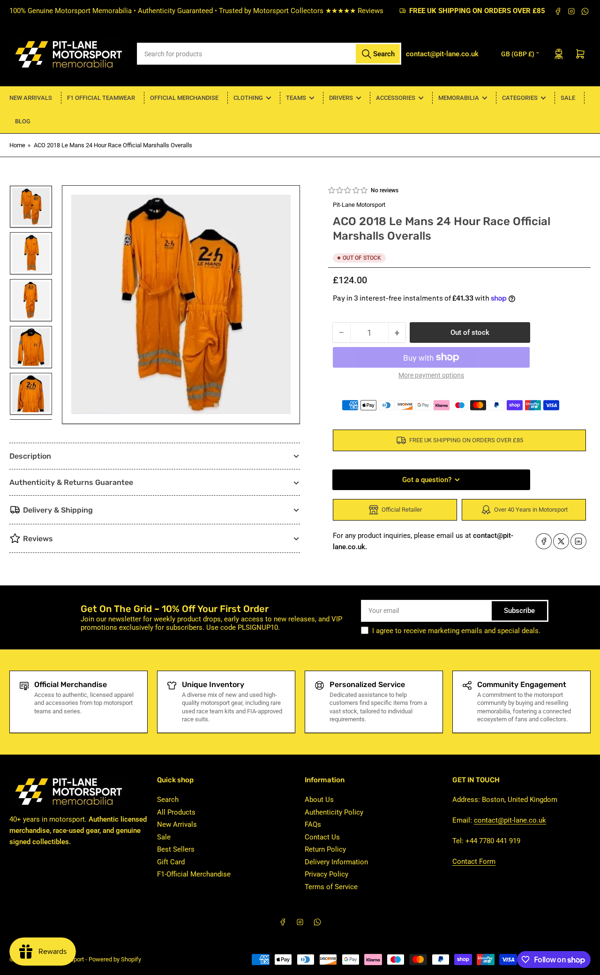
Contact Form (473, 861)
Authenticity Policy (334, 812)
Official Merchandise (184, 97)
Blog (22, 121)
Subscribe (519, 610)
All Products (176, 812)
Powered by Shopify (115, 959)
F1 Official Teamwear (101, 97)
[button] (348, 190)
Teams (296, 97)
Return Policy (325, 849)
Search (168, 799)
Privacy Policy (326, 874)
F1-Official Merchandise (194, 874)
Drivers (341, 97)
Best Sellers (176, 849)
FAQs (313, 824)
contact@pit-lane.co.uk (510, 820)
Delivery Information (336, 862)
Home (17, 145)
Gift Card (171, 862)
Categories (520, 97)
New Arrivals (30, 97)
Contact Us (322, 837)
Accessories (395, 97)
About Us (319, 799)
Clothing (248, 97)
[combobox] (269, 54)
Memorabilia (458, 97)
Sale (568, 97)
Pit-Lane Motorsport (359, 204)
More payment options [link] (431, 375)
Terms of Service (331, 887)
